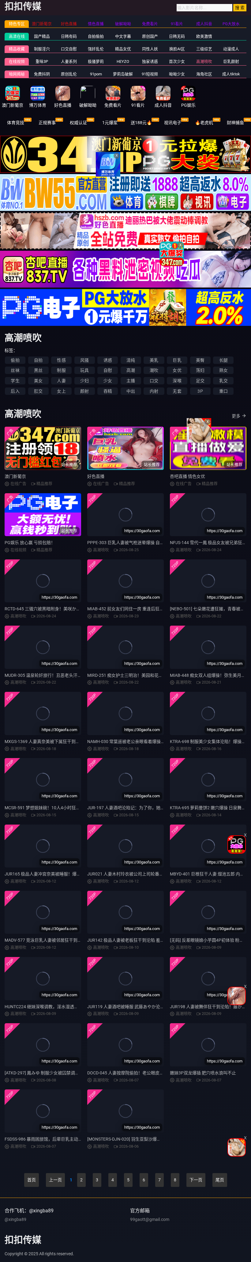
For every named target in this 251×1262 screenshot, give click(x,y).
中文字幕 (123, 36)
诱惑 (107, 360)
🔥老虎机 (204, 122)
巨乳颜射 (231, 61)
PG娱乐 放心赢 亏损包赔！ (30, 542)
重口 (223, 391)
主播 (130, 380)
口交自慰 (69, 49)
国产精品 (42, 36)
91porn (96, 74)
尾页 (219, 1179)
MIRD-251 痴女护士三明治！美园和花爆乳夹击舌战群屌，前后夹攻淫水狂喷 (159, 675)
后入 (15, 391)
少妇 (84, 380)
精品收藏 (17, 49)
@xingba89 (15, 1219)
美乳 (154, 360)
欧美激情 (204, 36)
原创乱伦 (69, 74)
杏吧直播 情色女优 (187, 476)
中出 (130, 391)
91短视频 (150, 74)
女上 (61, 391)
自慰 (107, 370)
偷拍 (15, 360)
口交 (154, 380)
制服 (61, 370)
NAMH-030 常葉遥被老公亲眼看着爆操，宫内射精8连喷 (140, 741)
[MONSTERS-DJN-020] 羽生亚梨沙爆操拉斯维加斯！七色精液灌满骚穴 (154, 1139)
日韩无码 (177, 36)
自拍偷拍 (96, 36)
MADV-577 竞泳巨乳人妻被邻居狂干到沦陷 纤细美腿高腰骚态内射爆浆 (71, 940)
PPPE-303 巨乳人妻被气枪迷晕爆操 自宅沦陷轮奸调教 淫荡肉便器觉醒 (154, 542)
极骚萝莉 (96, 61)
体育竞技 (15, 122)
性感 (61, 360)
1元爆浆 (110, 122)
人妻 (61, 380)
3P (200, 391)
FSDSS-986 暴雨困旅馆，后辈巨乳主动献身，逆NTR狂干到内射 (65, 1139)
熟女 (223, 370)
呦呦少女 (177, 74)
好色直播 (95, 476)
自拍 (38, 360)
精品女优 (123, 49)
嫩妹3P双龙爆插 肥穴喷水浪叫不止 (203, 1072)
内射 (154, 391)
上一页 (55, 1179)
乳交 (223, 380)
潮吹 (154, 370)
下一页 (195, 1179)
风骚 (84, 360)
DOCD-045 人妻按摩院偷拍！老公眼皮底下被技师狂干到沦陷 (144, 1072)
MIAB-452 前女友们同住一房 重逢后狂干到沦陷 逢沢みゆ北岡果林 (149, 608)
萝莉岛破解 (123, 74)
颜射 (84, 391)
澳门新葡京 (15, 476)
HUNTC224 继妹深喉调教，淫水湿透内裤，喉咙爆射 (54, 1006)
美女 (38, 380)
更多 (236, 416)
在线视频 (17, 61)
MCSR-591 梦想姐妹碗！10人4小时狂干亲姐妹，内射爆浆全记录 (66, 807)
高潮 (130, 370)
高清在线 (17, 36)
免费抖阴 (42, 74)
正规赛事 (47, 122)
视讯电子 (172, 122)
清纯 (130, 360)
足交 (200, 380)
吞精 (107, 391)
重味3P (42, 61)
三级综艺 (204, 49)
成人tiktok (231, 74)
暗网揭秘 (17, 74)
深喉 (177, 380)
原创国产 (150, 36)
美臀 (200, 360)
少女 (107, 380)
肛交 (38, 391)
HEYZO (123, 61)
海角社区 (204, 74)
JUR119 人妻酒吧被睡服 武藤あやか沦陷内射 (130, 1006)
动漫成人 (231, 49)
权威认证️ (78, 122)
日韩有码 (69, 36)
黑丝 (38, 370)
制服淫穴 (42, 49)
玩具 (84, 370)
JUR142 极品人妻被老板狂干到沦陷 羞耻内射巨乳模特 (138, 940)
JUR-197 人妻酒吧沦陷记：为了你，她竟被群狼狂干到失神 (143, 807)
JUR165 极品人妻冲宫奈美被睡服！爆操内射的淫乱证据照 (60, 873)
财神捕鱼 (235, 122)
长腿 (223, 360)
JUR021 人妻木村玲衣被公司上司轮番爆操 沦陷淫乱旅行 (140, 873)
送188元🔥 (141, 122)
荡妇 (200, 370)
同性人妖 (150, 49)
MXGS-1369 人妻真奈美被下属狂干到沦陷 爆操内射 (53, 741)
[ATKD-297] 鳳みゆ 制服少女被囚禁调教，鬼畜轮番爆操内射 (61, 1072)
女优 (177, 370)
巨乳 (177, 360)
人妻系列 (69, 61)
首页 (31, 1179)
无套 (177, 391)
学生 (15, 380)
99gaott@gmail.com (149, 1219)
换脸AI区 (177, 49)
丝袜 (15, 370)
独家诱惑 (150, 61)
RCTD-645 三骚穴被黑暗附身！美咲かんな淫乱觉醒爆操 (58, 608)
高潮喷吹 (204, 61)
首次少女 (177, 61)
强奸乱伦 (96, 49)
